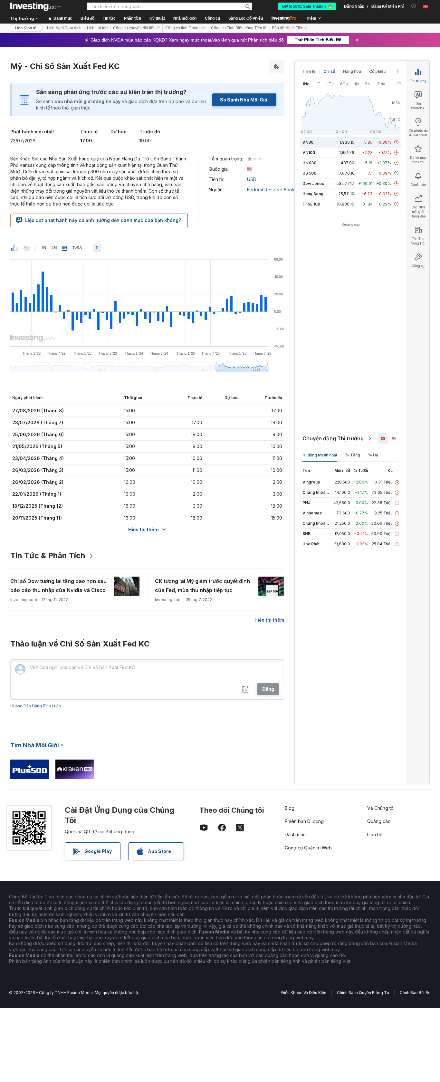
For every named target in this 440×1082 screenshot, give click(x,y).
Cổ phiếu (377, 71)
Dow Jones (313, 183)
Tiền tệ (308, 71)
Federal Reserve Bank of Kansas (282, 189)
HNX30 (309, 162)
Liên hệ (374, 834)
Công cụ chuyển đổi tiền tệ (136, 28)
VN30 (307, 142)
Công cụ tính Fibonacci (185, 28)
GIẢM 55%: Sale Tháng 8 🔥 (307, 6)
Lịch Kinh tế (25, 28)
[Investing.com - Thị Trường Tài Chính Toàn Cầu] (35, 6)
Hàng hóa (352, 71)
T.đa (77, 247)
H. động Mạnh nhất (319, 455)
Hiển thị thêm (269, 620)
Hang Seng (312, 193)
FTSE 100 (311, 204)
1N (44, 247)
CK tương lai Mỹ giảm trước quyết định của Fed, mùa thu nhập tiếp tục (202, 585)
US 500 (309, 173)
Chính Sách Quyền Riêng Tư (363, 992)
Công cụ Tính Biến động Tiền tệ (238, 28)
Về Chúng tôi (381, 808)
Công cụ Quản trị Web (308, 847)
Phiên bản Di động (304, 821)
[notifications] (413, 6)
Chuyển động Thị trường (333, 438)
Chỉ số (329, 71)
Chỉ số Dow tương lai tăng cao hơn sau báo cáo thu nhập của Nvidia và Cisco (58, 585)
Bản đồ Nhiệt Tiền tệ (290, 28)
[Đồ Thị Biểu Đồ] (14, 248)
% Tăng (352, 455)
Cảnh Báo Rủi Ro (415, 992)
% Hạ (373, 455)
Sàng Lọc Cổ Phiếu (245, 18)
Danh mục (295, 834)
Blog (289, 808)
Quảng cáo (379, 821)
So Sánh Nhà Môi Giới (244, 99)
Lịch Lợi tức (97, 28)
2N (54, 247)
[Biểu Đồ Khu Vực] (27, 248)
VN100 (308, 152)
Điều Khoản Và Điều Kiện (303, 992)
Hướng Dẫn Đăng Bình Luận (35, 706)
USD (251, 179)
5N (64, 247)
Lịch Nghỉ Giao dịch (64, 28)
